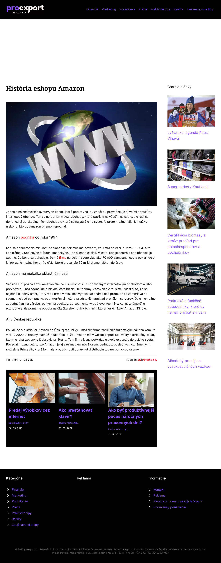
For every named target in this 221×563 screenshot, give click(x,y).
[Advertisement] (110, 44)
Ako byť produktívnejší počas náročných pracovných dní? (131, 416)
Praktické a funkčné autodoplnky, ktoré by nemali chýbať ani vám (186, 306)
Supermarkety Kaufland (187, 187)
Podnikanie (127, 9)
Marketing (109, 9)
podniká (27, 237)
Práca (143, 9)
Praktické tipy (160, 9)
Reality (178, 9)
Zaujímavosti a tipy (199, 9)
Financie (92, 9)
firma (62, 257)
